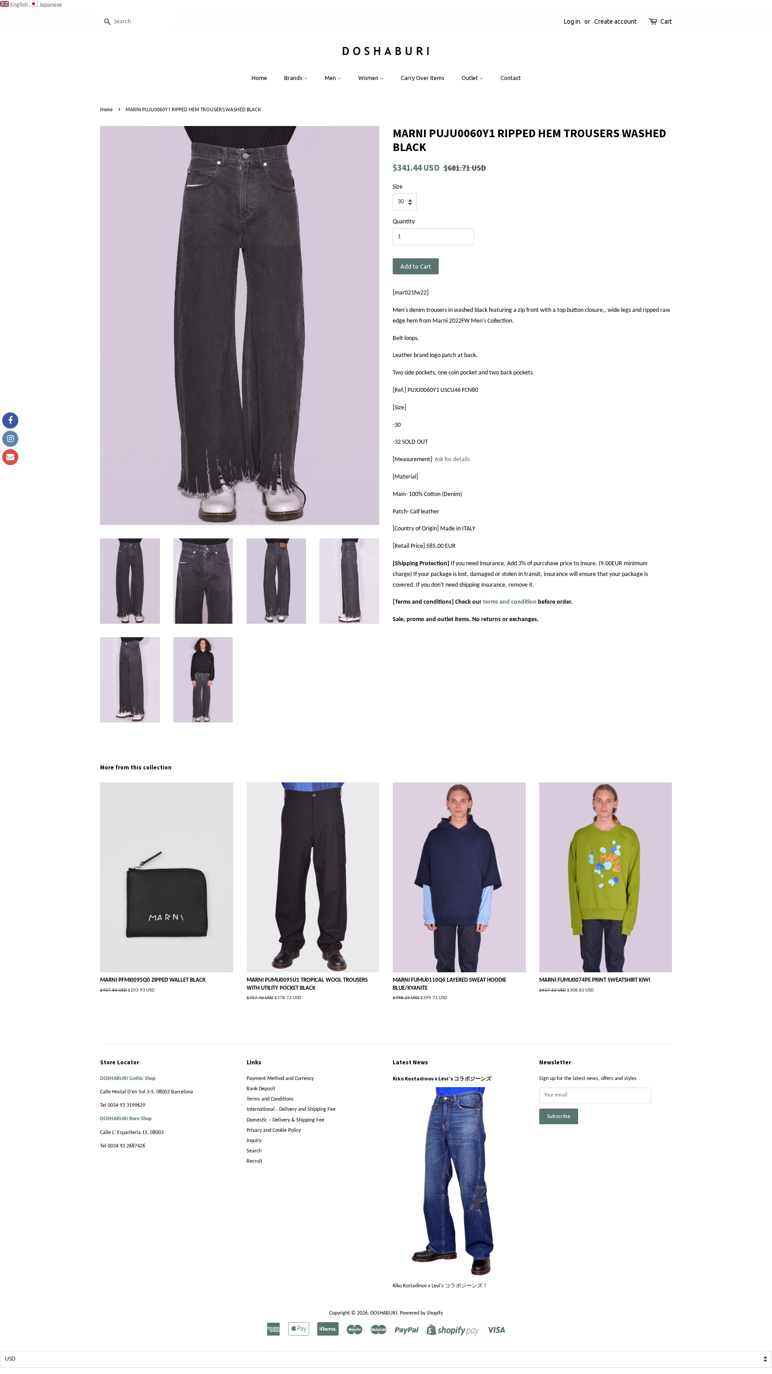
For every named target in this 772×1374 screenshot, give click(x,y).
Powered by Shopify (421, 1313)
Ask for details (452, 459)
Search (254, 1151)
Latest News (410, 1062)
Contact (510, 78)
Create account (615, 21)
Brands (294, 78)
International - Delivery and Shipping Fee (291, 1109)
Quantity (404, 221)
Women (369, 78)
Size (398, 187)
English (19, 5)
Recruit (254, 1161)
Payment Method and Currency (280, 1078)
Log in (572, 21)
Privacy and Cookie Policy (274, 1130)
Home (259, 78)
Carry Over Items (423, 78)
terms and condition (510, 602)
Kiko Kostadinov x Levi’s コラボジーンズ (442, 1078)
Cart (666, 21)
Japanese (50, 5)
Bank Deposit (261, 1089)
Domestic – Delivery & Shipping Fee (285, 1120)
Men (331, 78)
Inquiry (254, 1140)
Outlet (470, 78)
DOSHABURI (383, 1313)
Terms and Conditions (270, 1099)
